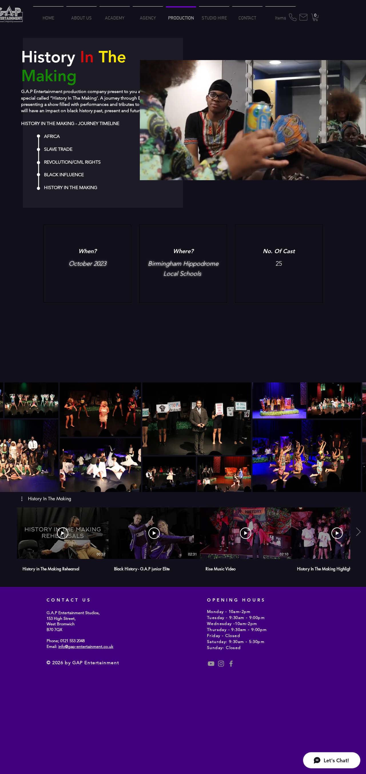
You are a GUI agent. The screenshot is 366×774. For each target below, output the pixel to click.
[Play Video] (62, 533)
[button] (315, 17)
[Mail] (303, 17)
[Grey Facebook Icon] (231, 664)
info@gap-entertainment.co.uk (85, 646)
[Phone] (293, 17)
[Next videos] (358, 532)
